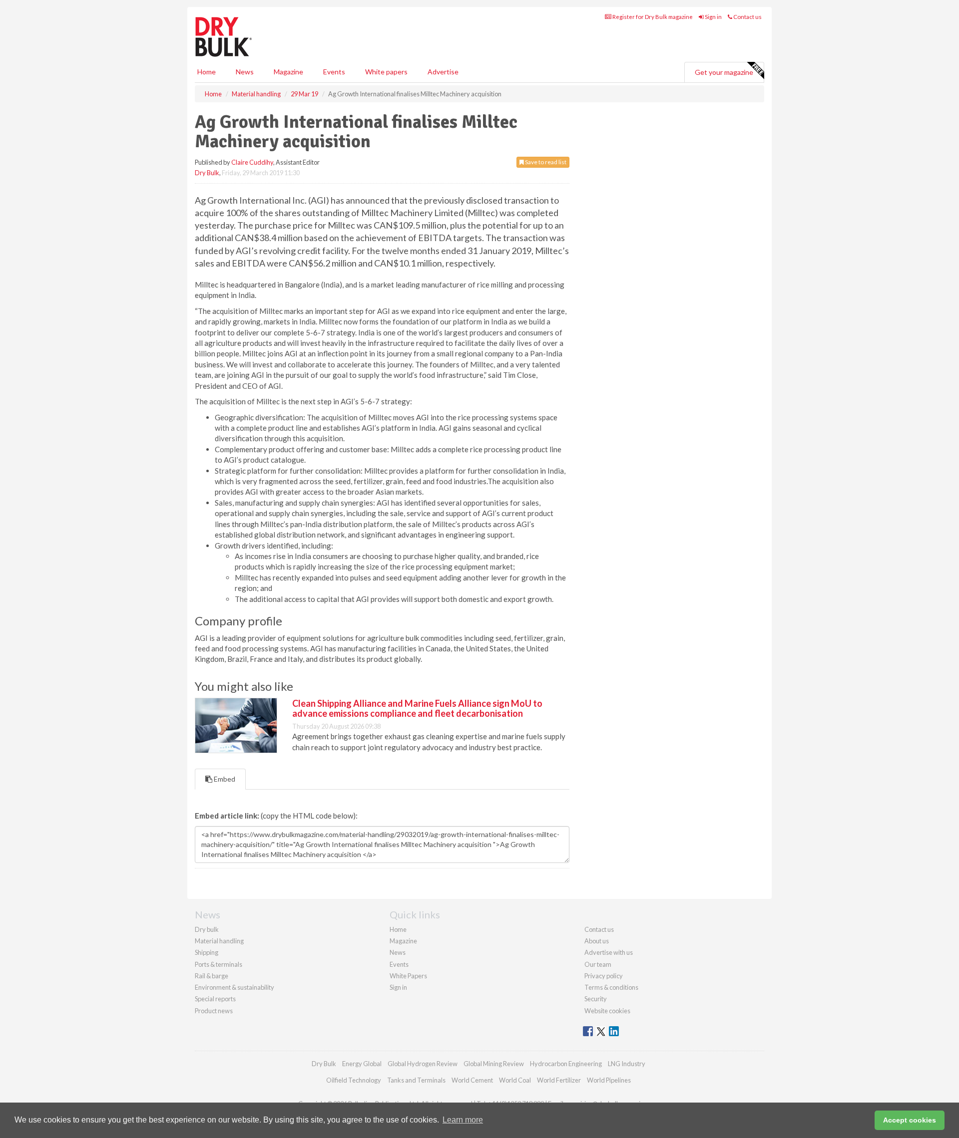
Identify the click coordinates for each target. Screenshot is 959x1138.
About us (596, 941)
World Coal (515, 1080)
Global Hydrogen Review (423, 1064)
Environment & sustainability (234, 987)
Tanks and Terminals (416, 1080)
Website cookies (607, 1011)
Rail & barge (211, 976)
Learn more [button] (463, 1120)
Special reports (215, 999)
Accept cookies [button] (909, 1120)
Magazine (288, 71)
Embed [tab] (223, 779)
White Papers (408, 976)
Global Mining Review (494, 1064)
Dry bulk (207, 929)
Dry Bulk (207, 173)
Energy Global (362, 1064)
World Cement (472, 1080)
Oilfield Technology (353, 1080)
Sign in (713, 16)
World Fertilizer (559, 1080)
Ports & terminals (218, 964)
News (398, 952)
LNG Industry (626, 1064)
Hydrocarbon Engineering (566, 1064)
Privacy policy (603, 976)
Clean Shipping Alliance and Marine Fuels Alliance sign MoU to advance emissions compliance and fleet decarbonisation (417, 708)
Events (334, 71)
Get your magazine (724, 72)
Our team (597, 964)
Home (206, 71)
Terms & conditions (611, 987)
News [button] (245, 71)
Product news (214, 1011)
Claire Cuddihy (252, 162)
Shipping (206, 952)
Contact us (747, 16)
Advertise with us (608, 952)
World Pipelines (609, 1080)
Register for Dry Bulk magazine (652, 16)
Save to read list (545, 162)
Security (595, 999)
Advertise (443, 71)
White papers (386, 71)
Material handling (219, 941)
